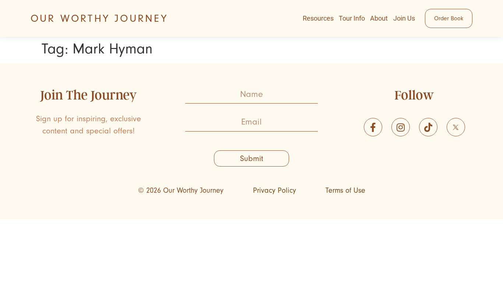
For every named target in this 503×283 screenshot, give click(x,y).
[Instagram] (400, 127)
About (379, 18)
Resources (318, 18)
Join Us (404, 18)
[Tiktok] (428, 127)
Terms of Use (345, 190)
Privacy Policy (274, 190)
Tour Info (352, 18)
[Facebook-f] (373, 127)
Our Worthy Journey (99, 18)
